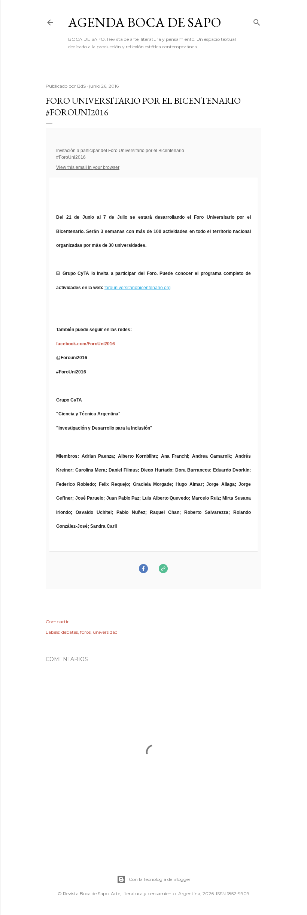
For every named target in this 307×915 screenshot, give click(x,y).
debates (69, 632)
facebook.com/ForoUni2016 (85, 343)
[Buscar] (256, 20)
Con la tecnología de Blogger (160, 879)
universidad (105, 632)
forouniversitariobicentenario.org (137, 287)
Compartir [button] (57, 621)
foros (85, 632)
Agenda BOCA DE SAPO (144, 22)
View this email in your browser (87, 167)
